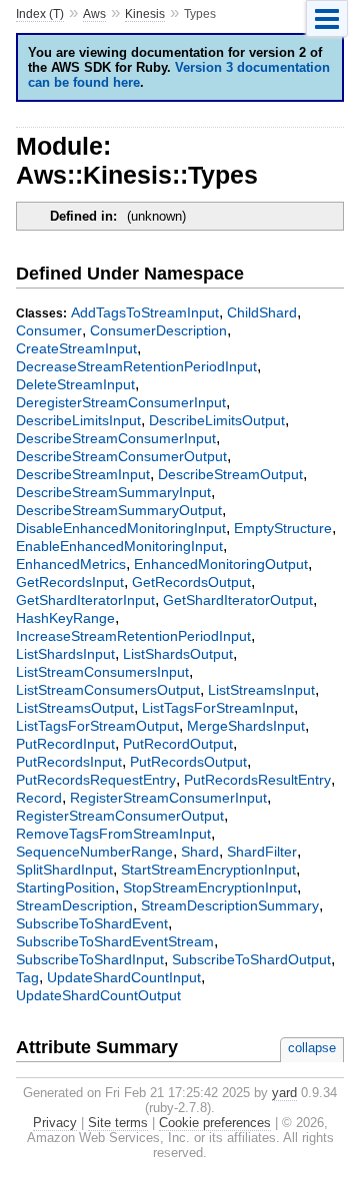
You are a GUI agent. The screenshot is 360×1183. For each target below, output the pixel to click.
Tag (27, 977)
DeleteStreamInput (75, 384)
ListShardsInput (65, 654)
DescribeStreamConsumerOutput (121, 456)
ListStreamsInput (261, 690)
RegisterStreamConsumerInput (168, 798)
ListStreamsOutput (75, 708)
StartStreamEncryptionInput (208, 870)
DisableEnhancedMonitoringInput (121, 528)
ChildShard (262, 312)
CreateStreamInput (76, 348)
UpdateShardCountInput (124, 977)
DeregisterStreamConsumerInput (121, 402)
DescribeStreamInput (83, 474)
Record (39, 798)
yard (284, 1092)
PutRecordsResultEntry (257, 780)
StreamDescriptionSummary (230, 905)
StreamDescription (74, 905)
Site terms (118, 1122)
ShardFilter (262, 852)
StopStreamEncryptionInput (210, 887)
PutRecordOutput (178, 744)
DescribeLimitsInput (78, 420)
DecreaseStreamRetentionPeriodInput (136, 366)
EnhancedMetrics (71, 564)
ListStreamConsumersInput (102, 672)
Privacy (55, 1122)
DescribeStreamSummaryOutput (119, 510)
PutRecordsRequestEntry (96, 780)
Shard (200, 852)
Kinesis (145, 14)
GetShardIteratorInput (85, 600)
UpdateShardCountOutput (98, 995)
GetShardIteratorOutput (238, 600)
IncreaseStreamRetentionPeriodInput (133, 636)
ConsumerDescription (158, 330)
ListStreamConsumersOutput (108, 690)
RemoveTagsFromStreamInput (113, 834)
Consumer (49, 330)
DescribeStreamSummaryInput (113, 492)
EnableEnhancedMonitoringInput (119, 546)
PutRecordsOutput (188, 762)
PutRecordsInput (69, 762)
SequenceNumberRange (94, 852)
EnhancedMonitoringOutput (221, 564)
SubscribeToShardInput (90, 959)
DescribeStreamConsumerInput (116, 438)
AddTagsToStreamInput (145, 312)
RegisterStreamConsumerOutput (120, 816)
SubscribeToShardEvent (92, 923)
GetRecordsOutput (191, 582)
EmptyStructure (283, 528)
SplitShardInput (64, 870)
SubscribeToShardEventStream (115, 941)
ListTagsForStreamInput (218, 708)
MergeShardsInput (246, 726)
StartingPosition (65, 887)
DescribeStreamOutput (230, 474)
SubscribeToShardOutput (251, 959)
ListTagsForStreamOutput (97, 726)
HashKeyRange (65, 618)
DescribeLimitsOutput (217, 420)
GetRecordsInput (70, 582)
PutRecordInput (65, 744)
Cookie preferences (215, 1122)
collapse (312, 1047)
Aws (94, 14)
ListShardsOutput (178, 654)
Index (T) (40, 14)
